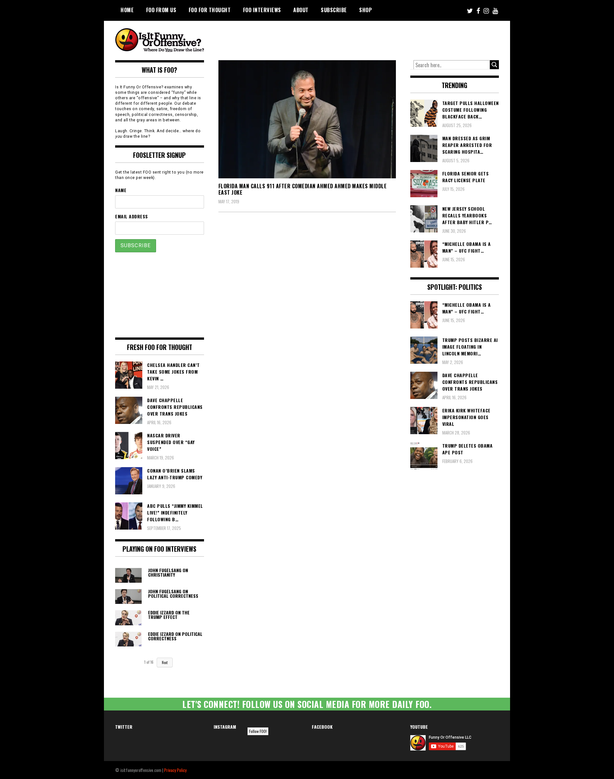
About (301, 10)
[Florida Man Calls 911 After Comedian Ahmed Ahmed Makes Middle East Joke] (307, 119)
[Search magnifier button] (494, 64)
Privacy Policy (175, 770)
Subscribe (334, 10)
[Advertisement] (379, 38)
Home (127, 10)
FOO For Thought (210, 10)
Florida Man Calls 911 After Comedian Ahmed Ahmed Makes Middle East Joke (302, 189)
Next (165, 662)
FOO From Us (161, 10)
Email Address (131, 216)
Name (120, 190)
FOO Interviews (262, 10)
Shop (365, 10)
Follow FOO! (258, 731)
